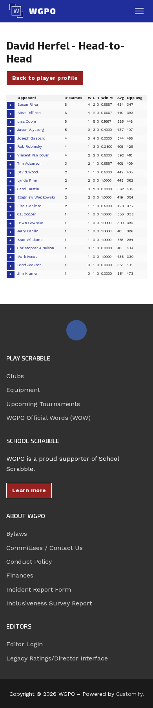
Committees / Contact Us (44, 548)
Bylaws (16, 533)
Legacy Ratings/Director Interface (57, 658)
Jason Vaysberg (30, 130)
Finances (19, 575)
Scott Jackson (29, 265)
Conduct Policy (29, 561)
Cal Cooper (26, 214)
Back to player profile (45, 78)
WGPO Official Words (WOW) (48, 417)
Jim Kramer (27, 274)
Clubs (15, 376)
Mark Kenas (27, 257)
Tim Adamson (29, 164)
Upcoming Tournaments (43, 404)
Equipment (23, 390)
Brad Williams (29, 240)
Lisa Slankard (29, 206)
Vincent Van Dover (33, 155)
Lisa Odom (26, 121)
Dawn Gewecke (30, 223)
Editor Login (24, 644)
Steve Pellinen (29, 113)
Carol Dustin (28, 189)
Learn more (29, 490)
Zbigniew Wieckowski (36, 197)
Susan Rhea (27, 105)
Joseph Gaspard (31, 138)
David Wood (27, 172)
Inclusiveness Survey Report (49, 603)
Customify (129, 694)
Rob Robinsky (29, 147)
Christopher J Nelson (35, 248)
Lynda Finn (27, 180)
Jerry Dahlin (27, 231)
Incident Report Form (38, 589)
